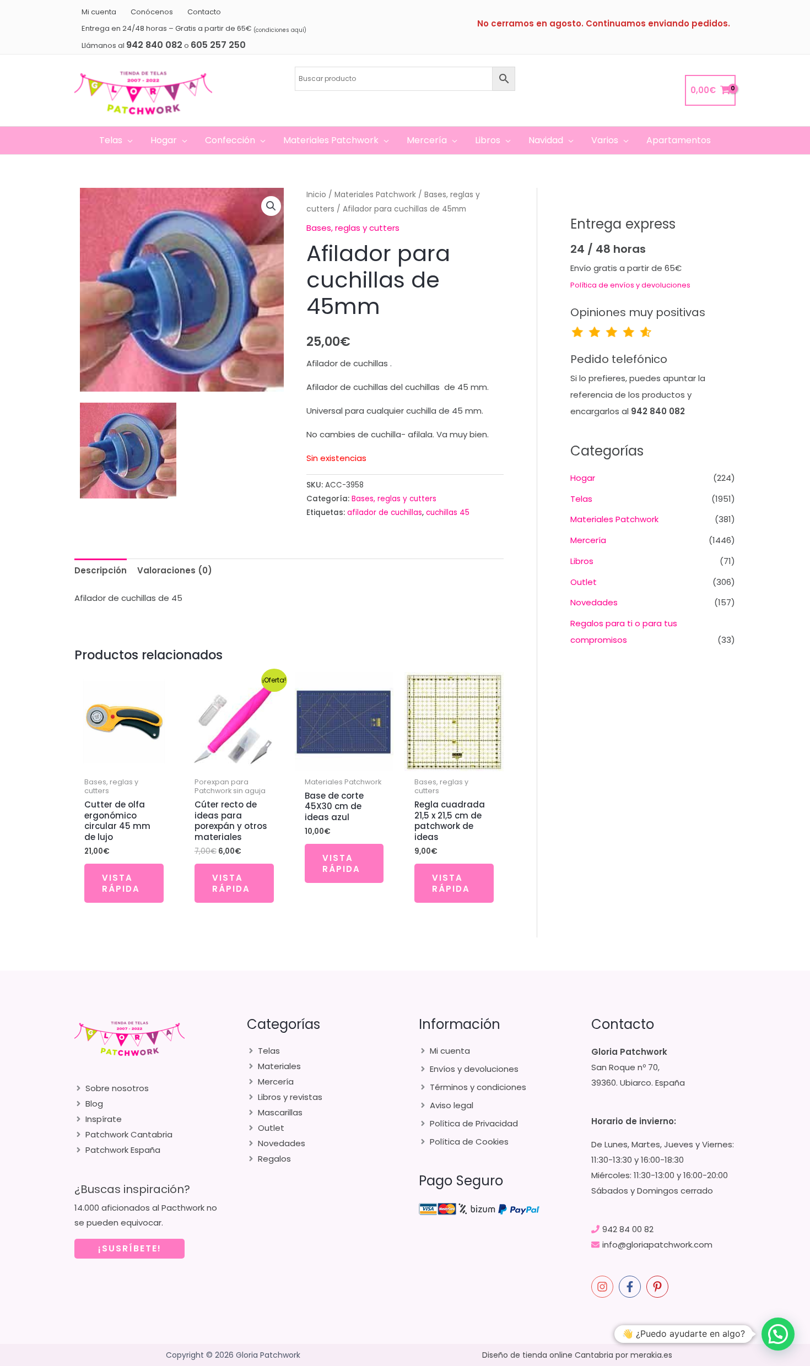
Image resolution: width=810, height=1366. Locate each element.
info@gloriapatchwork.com (657, 1244)
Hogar (582, 478)
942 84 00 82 (628, 1229)
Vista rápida (121, 883)
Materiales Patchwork (375, 194)
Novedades (594, 602)
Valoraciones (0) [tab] (174, 570)
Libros (581, 561)
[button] (127, 140)
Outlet (583, 582)
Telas (581, 499)
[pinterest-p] (659, 1287)
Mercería (588, 540)
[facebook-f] (631, 1287)
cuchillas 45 (447, 512)
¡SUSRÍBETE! (129, 1248)
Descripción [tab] (100, 570)
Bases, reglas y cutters (352, 228)
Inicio (316, 194)
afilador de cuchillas (384, 512)
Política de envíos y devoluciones (630, 285)
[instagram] (604, 1287)
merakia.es (651, 1354)
